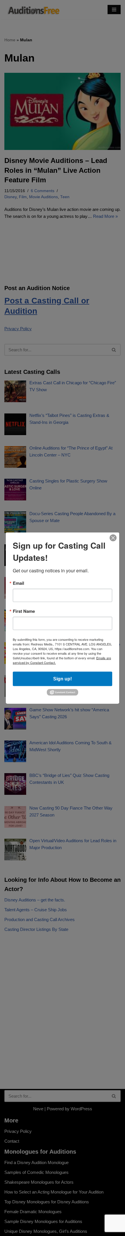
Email (18, 583)
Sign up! (62, 678)
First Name (24, 611)
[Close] (113, 538)
